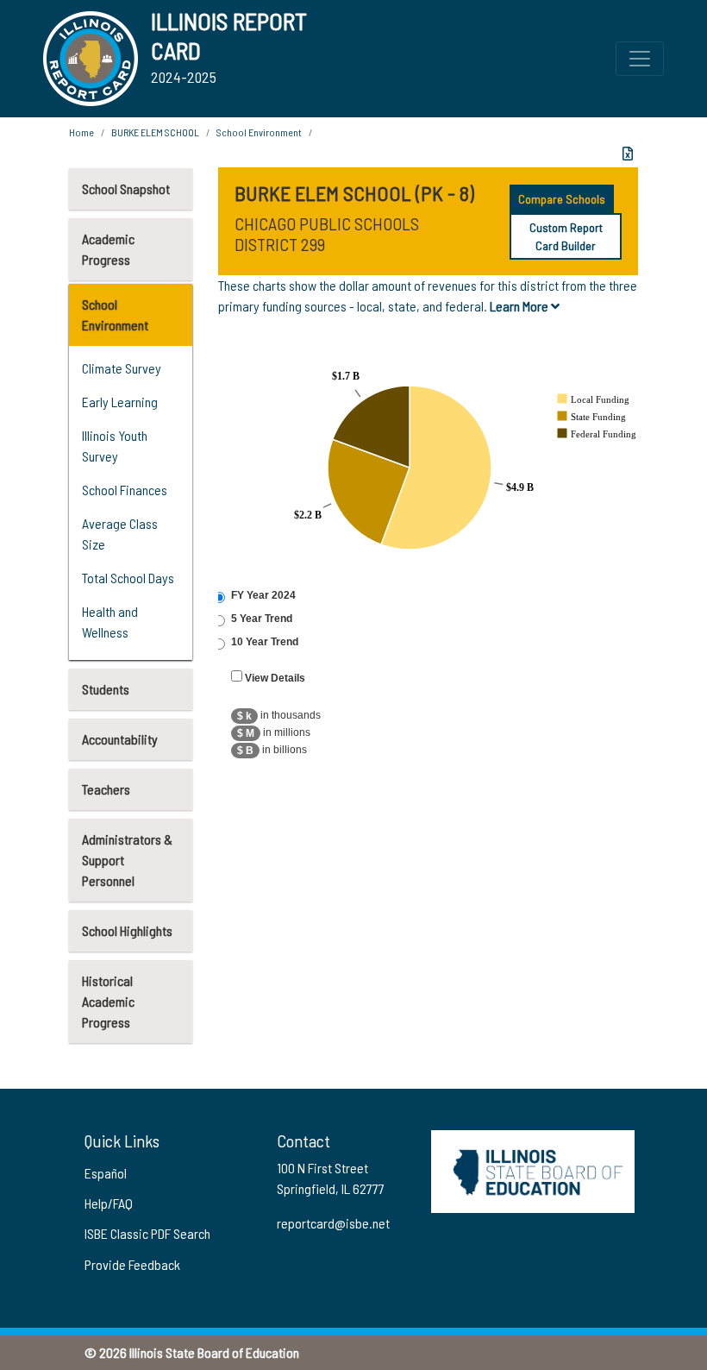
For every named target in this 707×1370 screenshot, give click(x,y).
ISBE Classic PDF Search (147, 1233)
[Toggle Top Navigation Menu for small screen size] (640, 58)
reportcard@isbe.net (333, 1223)
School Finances (124, 489)
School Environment (115, 314)
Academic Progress (108, 248)
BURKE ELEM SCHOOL (155, 132)
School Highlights (127, 930)
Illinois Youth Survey (114, 445)
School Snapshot (126, 188)
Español (105, 1173)
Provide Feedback (132, 1264)
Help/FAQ (108, 1203)
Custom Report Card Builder (566, 236)
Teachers (106, 789)
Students (105, 689)
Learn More (520, 306)
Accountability (120, 739)
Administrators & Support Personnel (127, 860)
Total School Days (128, 577)
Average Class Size (120, 533)
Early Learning (120, 401)
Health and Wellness (110, 621)
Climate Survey (121, 368)
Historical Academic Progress (108, 1001)
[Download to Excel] (627, 153)
